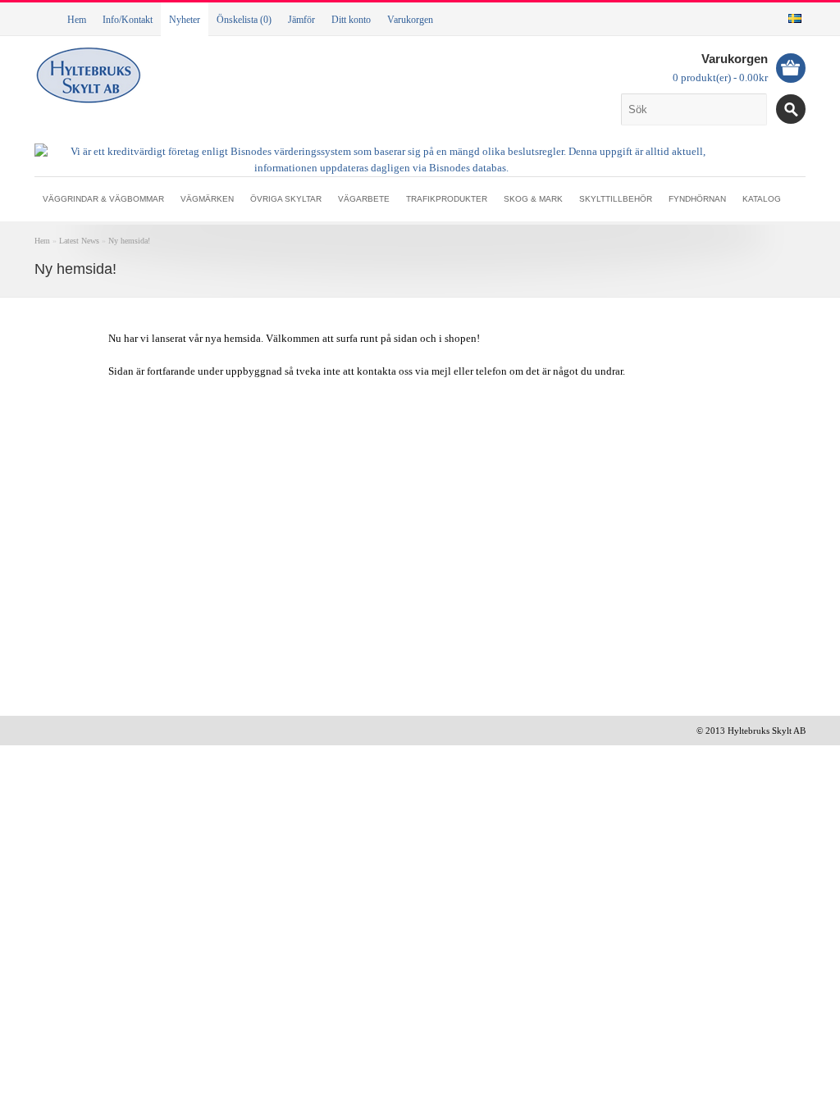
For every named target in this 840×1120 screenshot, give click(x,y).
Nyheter (184, 19)
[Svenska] (794, 18)
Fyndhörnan (697, 198)
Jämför (301, 19)
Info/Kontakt (128, 19)
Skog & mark (533, 198)
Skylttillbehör (615, 198)
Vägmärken (207, 198)
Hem (76, 19)
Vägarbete (364, 198)
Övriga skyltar (286, 198)
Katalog (761, 198)
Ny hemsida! (129, 240)
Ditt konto (351, 19)
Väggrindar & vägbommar (103, 198)
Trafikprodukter (446, 198)
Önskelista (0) (244, 19)
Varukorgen (410, 19)
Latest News (79, 240)
